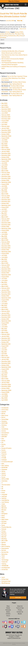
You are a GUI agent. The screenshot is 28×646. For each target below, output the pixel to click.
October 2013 (5, 296)
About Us (19, 606)
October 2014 (5, 272)
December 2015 (5, 246)
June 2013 (4, 303)
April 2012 (4, 330)
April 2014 (4, 284)
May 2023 (4, 103)
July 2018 (4, 186)
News (3, 515)
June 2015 (4, 257)
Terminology (4, 560)
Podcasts (8, 610)
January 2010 (5, 382)
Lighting (3, 498)
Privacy (3, 531)
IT (2, 483)
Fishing (3, 456)
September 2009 (6, 390)
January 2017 (5, 220)
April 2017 (4, 215)
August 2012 (5, 323)
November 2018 (5, 178)
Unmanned (4, 569)
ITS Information (5, 484)
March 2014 (4, 286)
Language (4, 494)
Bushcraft (8, 34)
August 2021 (5, 120)
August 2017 (5, 207)
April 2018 (4, 192)
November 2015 (5, 247)
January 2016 (5, 244)
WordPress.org (5, 583)
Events (3, 450)
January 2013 (5, 313)
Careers (8, 613)
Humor (3, 477)
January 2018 (5, 197)
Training (3, 563)
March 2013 (4, 309)
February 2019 (5, 172)
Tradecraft (4, 561)
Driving (3, 444)
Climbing (3, 425)
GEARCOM (4, 467)
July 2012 (4, 324)
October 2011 (5, 342)
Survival (3, 550)
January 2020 (5, 151)
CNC (17, 35)
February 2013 (5, 311)
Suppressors (5, 548)
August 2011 (4, 346)
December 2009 (6, 384)
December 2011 (5, 338)
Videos (8, 608)
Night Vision (4, 519)
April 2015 (4, 261)
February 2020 (5, 149)
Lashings (4, 496)
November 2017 (5, 201)
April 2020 (4, 145)
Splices (3, 542)
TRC (16, 34)
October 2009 (5, 388)
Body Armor (4, 415)
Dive (2, 438)
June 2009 (4, 396)
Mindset (3, 509)
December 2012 (5, 315)
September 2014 (6, 274)
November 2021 (5, 118)
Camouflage (4, 419)
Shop (8, 606)
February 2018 (5, 195)
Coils (2, 427)
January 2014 (5, 290)
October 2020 (5, 134)
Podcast (3, 529)
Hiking (3, 471)
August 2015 (5, 253)
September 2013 (6, 298)
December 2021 (5, 116)
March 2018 (4, 194)
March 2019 (4, 170)
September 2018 (6, 182)
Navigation (4, 513)
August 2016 (5, 230)
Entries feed (4, 579)
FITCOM (3, 457)
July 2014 (4, 278)
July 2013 (4, 301)
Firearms (3, 454)
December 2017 (5, 199)
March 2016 (4, 240)
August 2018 (5, 184)
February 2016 (5, 242)
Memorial (4, 508)
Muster (20, 613)
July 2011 (4, 348)
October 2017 (5, 203)
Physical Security (6, 527)
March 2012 (4, 332)
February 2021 (5, 126)
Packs (3, 525)
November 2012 (5, 317)
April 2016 (4, 238)
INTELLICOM (5, 479)
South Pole (21, 34)
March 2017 (4, 217)
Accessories (4, 407)
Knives (7, 32)
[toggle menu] (26, 4)
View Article (23, 28)
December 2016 (5, 222)
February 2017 (5, 219)
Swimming (4, 554)
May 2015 (4, 259)
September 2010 (6, 367)
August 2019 (5, 161)
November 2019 (5, 155)
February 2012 (5, 334)
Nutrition (3, 521)
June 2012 (4, 326)
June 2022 (4, 113)
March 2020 (5, 147)
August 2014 (5, 276)
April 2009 (4, 400)
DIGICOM (4, 436)
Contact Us (20, 612)
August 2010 (5, 369)
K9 (2, 486)
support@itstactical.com (14, 638)
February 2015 (5, 265)
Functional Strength (7, 461)
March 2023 (5, 107)
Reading (3, 533)
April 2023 (4, 105)
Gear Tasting (5, 465)
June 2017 (4, 211)
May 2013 (4, 305)
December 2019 (5, 153)
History (3, 473)
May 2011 (4, 351)
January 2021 (5, 128)
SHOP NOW (18, 597)
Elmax (21, 35)
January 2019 (5, 174)
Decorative (4, 434)
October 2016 (5, 226)
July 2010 (4, 371)
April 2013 (4, 307)
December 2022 (6, 109)
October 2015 (5, 249)
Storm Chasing (5, 546)
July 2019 (4, 163)
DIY (2, 442)
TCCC (3, 556)
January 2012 (5, 336)
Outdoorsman (12, 35)
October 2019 (5, 157)
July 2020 (4, 140)
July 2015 (4, 255)
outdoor (2, 34)
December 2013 (5, 292)
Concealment (5, 432)
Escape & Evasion (6, 448)
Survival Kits (4, 552)
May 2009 (4, 398)
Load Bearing (5, 500)
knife (12, 34)
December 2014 (5, 269)
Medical (3, 506)
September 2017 (6, 205)
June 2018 (4, 188)
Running (3, 535)
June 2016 (4, 234)
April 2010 (4, 376)
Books (8, 612)
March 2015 (4, 263)
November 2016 (5, 224)
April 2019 (4, 168)
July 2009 (4, 394)
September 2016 (6, 228)
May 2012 (4, 328)
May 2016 (4, 236)
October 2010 (5, 365)
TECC (3, 558)
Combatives (4, 429)
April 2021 (4, 124)
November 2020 (6, 132)
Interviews (4, 481)
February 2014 (5, 288)
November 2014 (5, 271)
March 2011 (4, 355)
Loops (3, 504)
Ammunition (4, 409)
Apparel (3, 411)
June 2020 (4, 142)
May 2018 (4, 190)
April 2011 (4, 353)
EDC (2, 446)
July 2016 (4, 232)
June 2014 (4, 280)
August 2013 (5, 299)
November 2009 (6, 386)
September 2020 (6, 136)
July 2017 (4, 209)
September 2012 (6, 321)
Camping (4, 421)
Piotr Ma (19, 20)
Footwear (4, 459)
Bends (3, 413)
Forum (8, 615)
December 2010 (5, 361)
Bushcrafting (3, 35)
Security (3, 536)
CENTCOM (4, 423)
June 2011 (4, 350)
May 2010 (4, 375)
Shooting (4, 538)
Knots (3, 492)
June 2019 (4, 165)
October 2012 (5, 319)
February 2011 (5, 357)
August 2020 (5, 138)
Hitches (3, 475)
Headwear (4, 469)
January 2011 (5, 359)
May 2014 (4, 282)
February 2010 (5, 380)
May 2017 (4, 213)
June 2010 (4, 373)
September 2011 (5, 344)
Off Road (3, 523)
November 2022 (6, 111)
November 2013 (5, 294)
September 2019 (6, 159)
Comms (3, 431)
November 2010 (5, 363)
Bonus (3, 417)
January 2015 (5, 267)
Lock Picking (5, 502)
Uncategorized (5, 567)
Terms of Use (20, 608)
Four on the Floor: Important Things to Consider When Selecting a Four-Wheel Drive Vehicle (14, 78)
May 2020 (4, 143)
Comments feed (5, 581)
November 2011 (5, 340)
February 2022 (5, 115)
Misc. (2, 511)
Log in (3, 577)
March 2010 (4, 378)
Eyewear (3, 452)
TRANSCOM (4, 565)
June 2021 (4, 122)
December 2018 (5, 176)
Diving (3, 440)
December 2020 (6, 130)
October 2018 (5, 180)
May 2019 (4, 167)
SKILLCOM (4, 540)
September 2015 (6, 251)
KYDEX (21, 32)
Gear (2, 463)
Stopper (3, 544)
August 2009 (5, 392)
